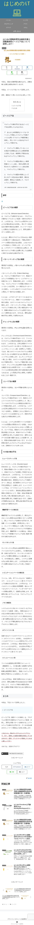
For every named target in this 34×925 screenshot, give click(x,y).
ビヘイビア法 (17, 105)
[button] (22, 73)
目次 (14, 102)
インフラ (5, 753)
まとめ (15, 108)
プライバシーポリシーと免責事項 (17, 919)
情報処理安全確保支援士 (17, 753)
